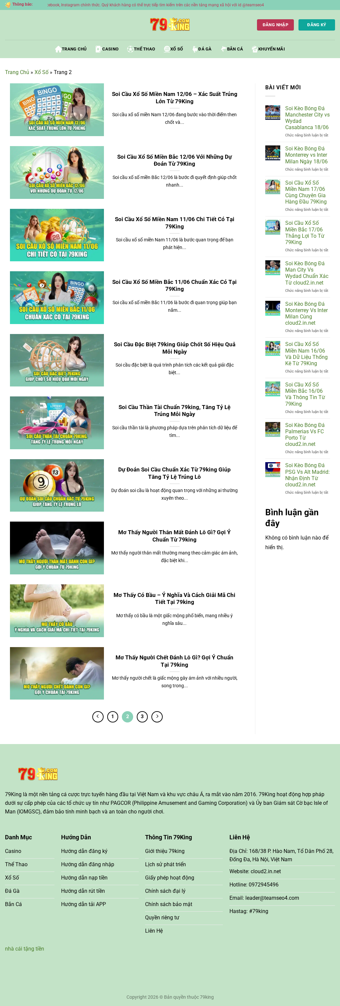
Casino (110, 48)
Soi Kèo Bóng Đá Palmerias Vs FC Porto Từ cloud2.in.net (305, 435)
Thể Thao (144, 48)
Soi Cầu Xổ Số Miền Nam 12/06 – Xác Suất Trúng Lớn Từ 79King (174, 98)
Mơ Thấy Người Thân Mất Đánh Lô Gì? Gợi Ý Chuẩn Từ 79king (174, 536)
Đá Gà (205, 48)
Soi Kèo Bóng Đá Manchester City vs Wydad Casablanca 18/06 (307, 118)
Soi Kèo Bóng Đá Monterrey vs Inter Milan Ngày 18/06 (306, 154)
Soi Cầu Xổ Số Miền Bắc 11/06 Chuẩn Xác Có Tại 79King (174, 286)
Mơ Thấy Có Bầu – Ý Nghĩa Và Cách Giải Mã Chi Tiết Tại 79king (174, 599)
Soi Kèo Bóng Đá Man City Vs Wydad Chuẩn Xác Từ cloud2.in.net (306, 273)
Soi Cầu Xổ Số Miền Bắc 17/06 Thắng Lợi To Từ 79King (304, 232)
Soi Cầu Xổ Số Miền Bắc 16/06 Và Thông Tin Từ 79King (305, 394)
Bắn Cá (235, 48)
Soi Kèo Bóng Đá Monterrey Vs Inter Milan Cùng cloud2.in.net (306, 313)
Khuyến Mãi (271, 48)
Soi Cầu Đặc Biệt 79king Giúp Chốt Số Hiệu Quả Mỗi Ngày (174, 348)
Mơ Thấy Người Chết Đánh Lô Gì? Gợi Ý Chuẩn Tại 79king (174, 661)
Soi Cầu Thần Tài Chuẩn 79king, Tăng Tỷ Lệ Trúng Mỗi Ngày (174, 411)
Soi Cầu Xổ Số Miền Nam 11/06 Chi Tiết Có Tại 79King (174, 223)
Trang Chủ (74, 48)
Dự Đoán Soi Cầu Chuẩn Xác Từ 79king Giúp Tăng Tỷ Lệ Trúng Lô (174, 473)
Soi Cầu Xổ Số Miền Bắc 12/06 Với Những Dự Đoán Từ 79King (174, 160)
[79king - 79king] (170, 25)
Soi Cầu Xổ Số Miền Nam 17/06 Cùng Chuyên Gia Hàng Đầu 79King (306, 192)
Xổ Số (176, 48)
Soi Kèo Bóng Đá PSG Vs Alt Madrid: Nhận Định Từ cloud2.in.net (307, 475)
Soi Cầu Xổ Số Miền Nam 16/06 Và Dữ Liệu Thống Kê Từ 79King (306, 354)
